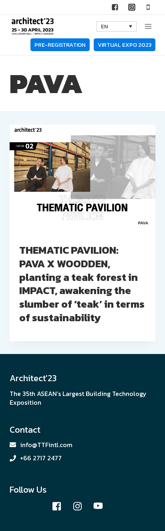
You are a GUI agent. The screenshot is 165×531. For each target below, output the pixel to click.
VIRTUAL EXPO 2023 (124, 44)
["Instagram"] (132, 7)
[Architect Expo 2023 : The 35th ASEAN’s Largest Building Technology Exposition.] (33, 26)
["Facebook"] (115, 7)
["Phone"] (148, 7)
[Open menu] (148, 26)
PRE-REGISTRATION (60, 44)
